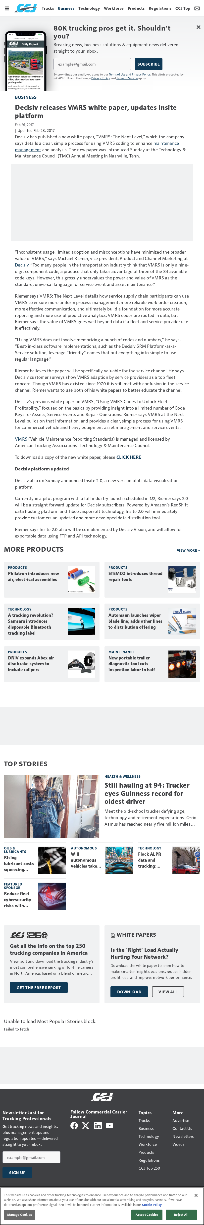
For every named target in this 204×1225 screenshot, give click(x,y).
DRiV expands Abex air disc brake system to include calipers (31, 664)
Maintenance (121, 652)
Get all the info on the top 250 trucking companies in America (49, 949)
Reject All (181, 1215)
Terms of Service (127, 78)
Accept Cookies (147, 1215)
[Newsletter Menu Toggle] (197, 8)
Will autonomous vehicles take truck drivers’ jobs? (84, 860)
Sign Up (17, 1172)
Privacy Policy (100, 78)
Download (129, 991)
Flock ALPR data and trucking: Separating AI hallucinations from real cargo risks (152, 860)
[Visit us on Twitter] (86, 1125)
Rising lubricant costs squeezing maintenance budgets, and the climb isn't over (19, 864)
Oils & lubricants (15, 850)
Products (17, 567)
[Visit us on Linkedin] (98, 1125)
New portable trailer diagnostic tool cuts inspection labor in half (131, 664)
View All (167, 991)
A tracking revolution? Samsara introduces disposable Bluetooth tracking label (31, 624)
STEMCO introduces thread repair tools (135, 576)
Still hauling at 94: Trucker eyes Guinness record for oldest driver (147, 793)
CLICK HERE (128, 457)
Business (26, 97)
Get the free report (39, 987)
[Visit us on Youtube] (109, 1125)
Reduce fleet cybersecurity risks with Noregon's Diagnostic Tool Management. (18, 900)
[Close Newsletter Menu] (198, 27)
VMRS (21, 439)
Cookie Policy (152, 1205)
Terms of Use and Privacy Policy (130, 74)
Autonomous (84, 848)
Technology (19, 609)
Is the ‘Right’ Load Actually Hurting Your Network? (144, 953)
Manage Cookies (19, 1215)
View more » (188, 550)
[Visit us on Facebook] (74, 1125)
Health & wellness (122, 776)
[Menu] (7, 8)
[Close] (196, 1195)
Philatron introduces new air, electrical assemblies (33, 576)
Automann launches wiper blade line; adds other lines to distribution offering (135, 621)
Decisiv (21, 265)
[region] (102, 1206)
